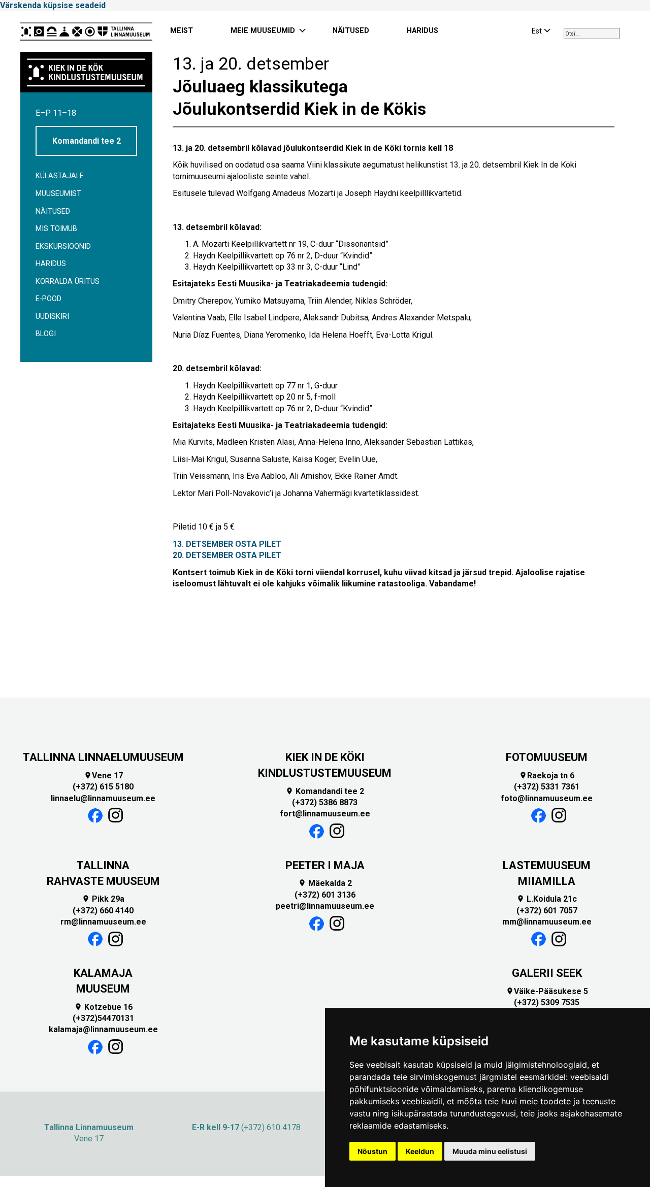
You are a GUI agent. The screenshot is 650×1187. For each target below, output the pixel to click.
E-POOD (48, 298)
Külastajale (60, 176)
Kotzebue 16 (103, 1007)
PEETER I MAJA (325, 865)
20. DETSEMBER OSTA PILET (227, 555)
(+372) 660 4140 (103, 910)
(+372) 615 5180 (103, 787)
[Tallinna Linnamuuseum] (86, 31)
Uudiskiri (52, 316)
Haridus (51, 263)
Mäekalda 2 (325, 883)
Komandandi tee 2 (86, 141)
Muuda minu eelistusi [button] (489, 1151)
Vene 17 (103, 775)
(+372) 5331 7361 (546, 787)
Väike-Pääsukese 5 (547, 991)
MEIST (181, 30)
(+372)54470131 (103, 1018)
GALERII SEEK (547, 973)
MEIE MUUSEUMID (263, 30)
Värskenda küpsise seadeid (53, 5)
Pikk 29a (103, 899)
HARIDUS (422, 30)
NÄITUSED (351, 30)
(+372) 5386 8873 (325, 802)
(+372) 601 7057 (546, 910)
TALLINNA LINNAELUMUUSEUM (103, 757)
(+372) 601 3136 (325, 895)
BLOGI (46, 333)
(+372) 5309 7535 (546, 1002)
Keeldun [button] (420, 1151)
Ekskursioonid (63, 246)
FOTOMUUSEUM (547, 757)
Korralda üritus (68, 281)
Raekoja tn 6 (546, 775)
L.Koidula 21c (546, 899)
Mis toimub (56, 228)
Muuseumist (58, 193)
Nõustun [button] (372, 1151)
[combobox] (592, 33)
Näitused (53, 211)
